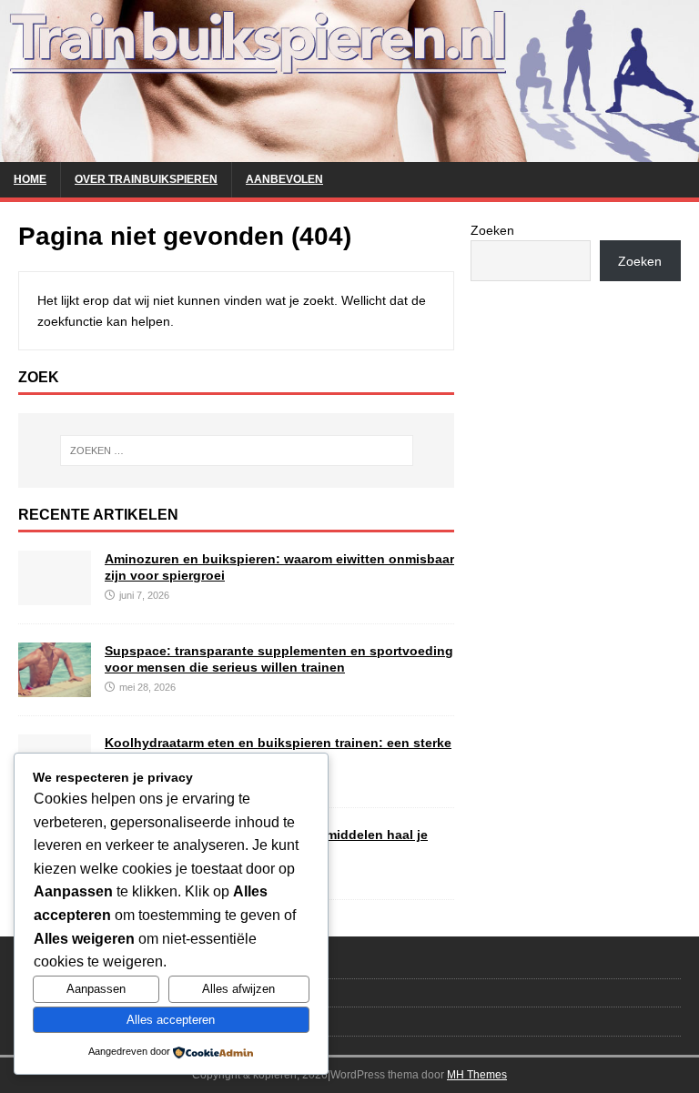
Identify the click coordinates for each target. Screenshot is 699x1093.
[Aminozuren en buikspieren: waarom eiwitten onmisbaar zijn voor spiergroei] (54, 594)
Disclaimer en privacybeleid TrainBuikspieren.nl (143, 1020)
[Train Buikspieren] (349, 151)
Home (30, 179)
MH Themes (477, 1074)
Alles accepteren (171, 1020)
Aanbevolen (284, 179)
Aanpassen (96, 989)
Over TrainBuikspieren (146, 179)
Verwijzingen (51, 992)
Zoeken (492, 230)
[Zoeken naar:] (236, 450)
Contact (38, 963)
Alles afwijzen (238, 989)
